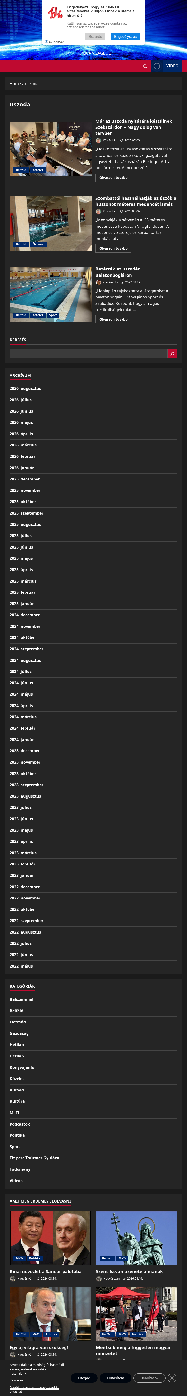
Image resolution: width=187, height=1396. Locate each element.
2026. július (21, 399)
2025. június (21, 547)
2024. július (21, 671)
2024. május (21, 694)
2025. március (23, 581)
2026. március (23, 445)
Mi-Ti (14, 1112)
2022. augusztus (25, 932)
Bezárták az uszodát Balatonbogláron (51, 294)
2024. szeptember (26, 649)
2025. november (25, 490)
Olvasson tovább (115, 178)
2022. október (23, 909)
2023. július (21, 807)
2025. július (21, 535)
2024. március (23, 717)
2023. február (22, 864)
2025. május (21, 558)
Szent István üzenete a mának (129, 1271)
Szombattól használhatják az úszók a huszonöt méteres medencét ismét (51, 223)
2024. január (22, 739)
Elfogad (84, 1378)
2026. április (21, 433)
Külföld (17, 1090)
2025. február (22, 592)
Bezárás (95, 36)
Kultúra (17, 1101)
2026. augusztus (25, 388)
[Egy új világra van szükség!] (50, 1314)
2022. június (21, 954)
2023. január (22, 875)
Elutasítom (115, 1378)
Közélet (37, 170)
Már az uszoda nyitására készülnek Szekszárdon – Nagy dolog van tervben (51, 149)
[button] (10, 66)
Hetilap (17, 1044)
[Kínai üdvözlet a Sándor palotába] (50, 1238)
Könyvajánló (22, 1067)
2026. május (21, 422)
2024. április (21, 705)
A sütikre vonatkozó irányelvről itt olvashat (34, 1389)
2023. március (23, 852)
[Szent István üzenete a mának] (136, 1238)
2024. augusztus (25, 660)
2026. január (22, 468)
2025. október (23, 501)
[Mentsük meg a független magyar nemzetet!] (136, 1314)
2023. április (21, 841)
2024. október (23, 637)
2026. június (21, 411)
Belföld (21, 170)
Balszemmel (21, 999)
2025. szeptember (26, 513)
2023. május (21, 830)
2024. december (25, 615)
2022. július (21, 943)
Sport (53, 315)
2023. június (21, 818)
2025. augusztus (25, 524)
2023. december (25, 750)
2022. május (21, 966)
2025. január (22, 603)
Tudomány (20, 1169)
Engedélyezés (125, 36)
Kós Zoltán (109, 140)
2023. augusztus (25, 796)
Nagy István (25, 1278)
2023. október (23, 773)
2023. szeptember (26, 784)
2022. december (25, 887)
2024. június (21, 683)
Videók (16, 1180)
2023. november (25, 762)
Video (172, 66)
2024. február (22, 728)
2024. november (25, 626)
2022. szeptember (26, 920)
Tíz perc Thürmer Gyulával (35, 1157)
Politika (17, 1135)
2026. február (22, 456)
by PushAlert (56, 42)
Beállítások (149, 1378)
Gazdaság (19, 1033)
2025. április (21, 569)
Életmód (38, 244)
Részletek (16, 1380)
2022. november (25, 898)
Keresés (18, 339)
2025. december (25, 479)
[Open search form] (145, 66)
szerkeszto (110, 282)
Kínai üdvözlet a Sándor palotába (46, 1271)
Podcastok (20, 1124)
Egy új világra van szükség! (39, 1347)
